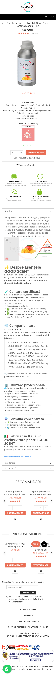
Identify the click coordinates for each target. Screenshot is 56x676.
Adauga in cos (36, 152)
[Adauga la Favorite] (15, 519)
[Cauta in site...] (53, 17)
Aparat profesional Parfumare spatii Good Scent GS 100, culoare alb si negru (41, 493)
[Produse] (3, 18)
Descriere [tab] (8, 211)
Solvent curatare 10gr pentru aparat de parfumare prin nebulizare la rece (15, 545)
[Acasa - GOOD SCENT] (28, 7)
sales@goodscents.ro (29, 633)
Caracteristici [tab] (9, 463)
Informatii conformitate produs (17, 456)
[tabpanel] (28, 63)
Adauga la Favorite (27, 165)
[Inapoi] (2, 24)
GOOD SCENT (28, 30)
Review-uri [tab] (10, 468)
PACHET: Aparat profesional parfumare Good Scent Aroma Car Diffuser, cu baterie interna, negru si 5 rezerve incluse (41, 545)
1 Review (34, 33)
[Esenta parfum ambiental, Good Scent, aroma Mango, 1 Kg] (28, 63)
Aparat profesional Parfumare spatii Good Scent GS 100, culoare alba (15, 493)
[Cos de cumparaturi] (46, 17)
